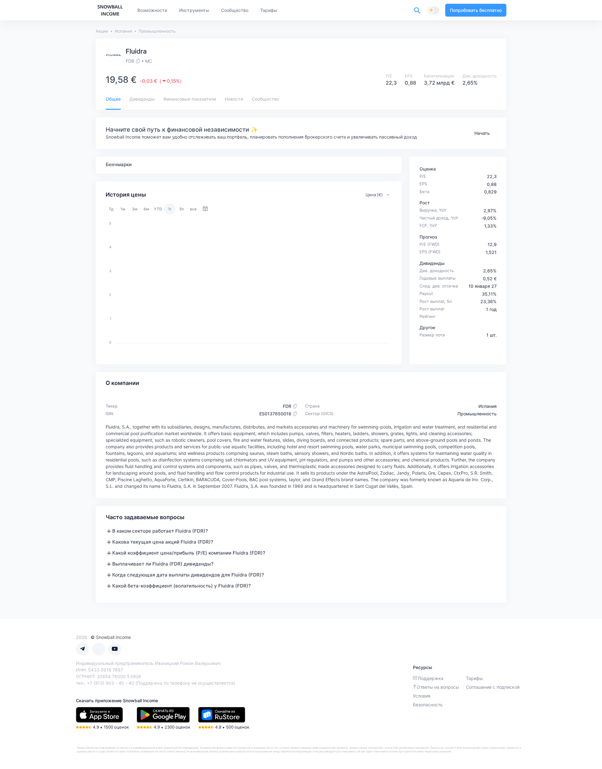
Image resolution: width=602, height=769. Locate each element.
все (193, 209)
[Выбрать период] (205, 208)
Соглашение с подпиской (493, 687)
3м (134, 209)
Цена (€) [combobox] (374, 194)
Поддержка (430, 678)
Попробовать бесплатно (476, 10)
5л (181, 209)
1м (122, 209)
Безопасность (428, 704)
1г (170, 209)
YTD (158, 209)
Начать (482, 133)
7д (111, 209)
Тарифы (474, 678)
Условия (421, 695)
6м (146, 209)
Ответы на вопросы (438, 687)
